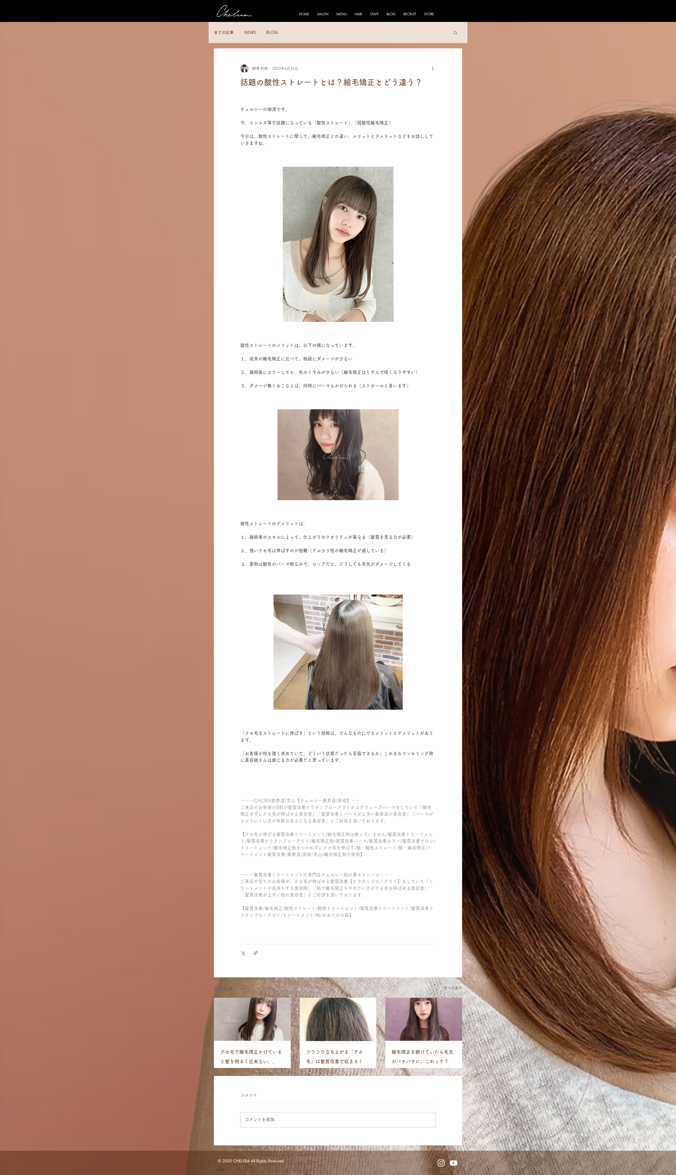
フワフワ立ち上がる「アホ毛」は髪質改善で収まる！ (334, 1056)
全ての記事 (224, 32)
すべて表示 (453, 988)
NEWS (250, 32)
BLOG (272, 32)
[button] (455, 32)
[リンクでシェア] (255, 952)
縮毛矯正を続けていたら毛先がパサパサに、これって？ (422, 1056)
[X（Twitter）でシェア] (242, 952)
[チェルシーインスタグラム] (441, 1163)
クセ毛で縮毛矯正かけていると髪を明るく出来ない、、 (251, 1056)
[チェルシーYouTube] (453, 1163)
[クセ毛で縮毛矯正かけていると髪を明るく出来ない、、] (252, 1019)
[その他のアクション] (432, 68)
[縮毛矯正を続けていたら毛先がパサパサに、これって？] (423, 1019)
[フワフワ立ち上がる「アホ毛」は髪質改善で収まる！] (338, 1019)
